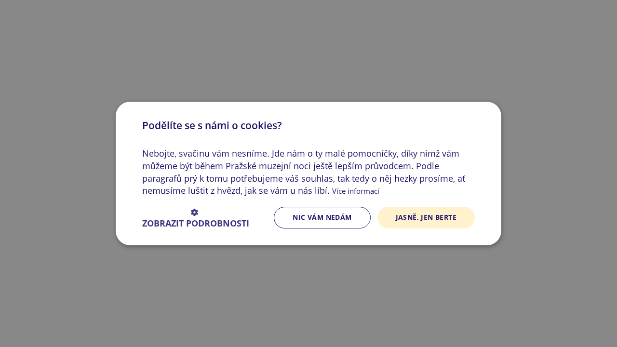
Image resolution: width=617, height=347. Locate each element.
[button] (195, 217)
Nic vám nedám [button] (322, 217)
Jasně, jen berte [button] (426, 217)
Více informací (355, 191)
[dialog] (308, 173)
